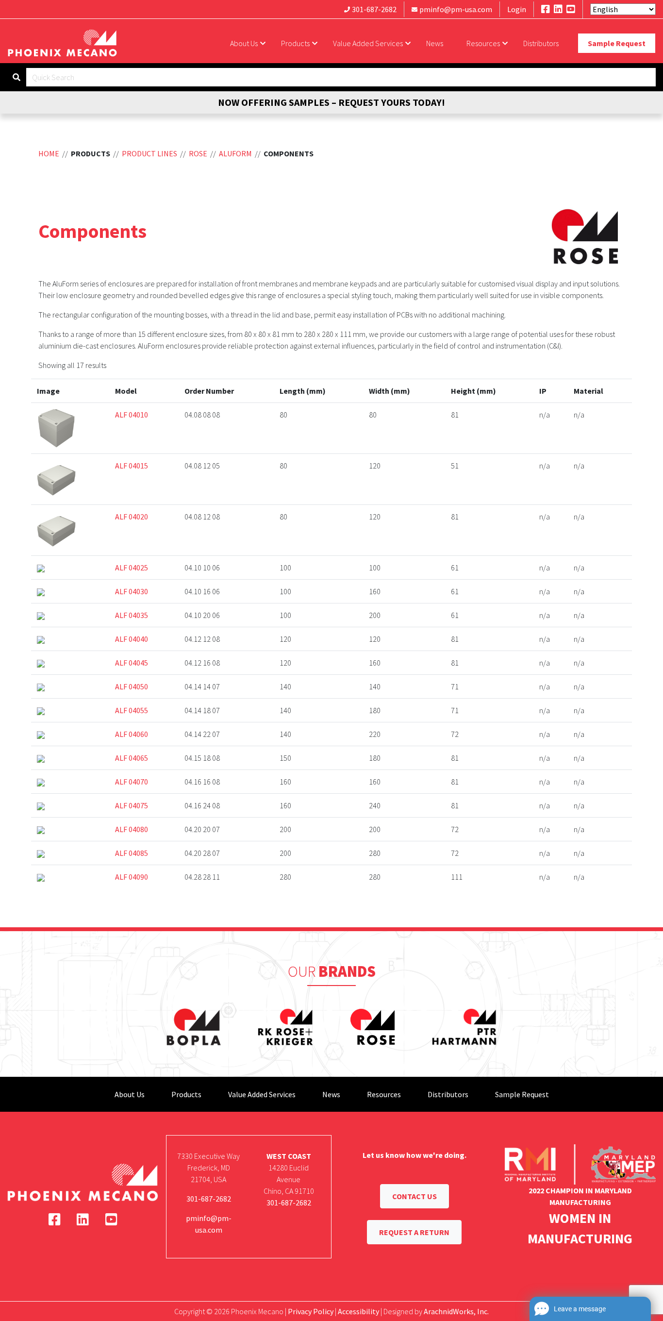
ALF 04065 (131, 758)
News (434, 43)
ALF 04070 (131, 781)
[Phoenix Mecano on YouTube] (570, 9)
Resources (483, 43)
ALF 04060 (131, 734)
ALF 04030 (131, 591)
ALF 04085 (131, 853)
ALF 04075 (131, 805)
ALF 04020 (131, 516)
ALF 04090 (131, 877)
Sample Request (617, 43)
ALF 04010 (131, 414)
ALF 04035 (131, 615)
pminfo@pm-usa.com (455, 9)
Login (516, 9)
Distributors (541, 43)
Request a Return (414, 1232)
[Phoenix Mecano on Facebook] (545, 9)
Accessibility (358, 1311)
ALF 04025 (131, 567)
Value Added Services (368, 43)
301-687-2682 (374, 9)
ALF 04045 (131, 663)
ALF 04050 (131, 686)
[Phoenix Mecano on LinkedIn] (558, 9)
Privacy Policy (310, 1311)
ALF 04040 (131, 639)
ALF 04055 (131, 710)
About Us (244, 43)
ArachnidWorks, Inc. (456, 1311)
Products (295, 43)
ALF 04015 (131, 465)
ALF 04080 (131, 829)
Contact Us (414, 1196)
